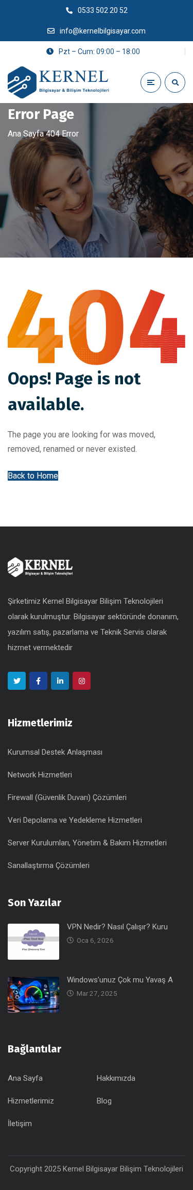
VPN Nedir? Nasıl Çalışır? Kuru (117, 926)
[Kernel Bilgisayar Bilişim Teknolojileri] (59, 82)
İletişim (20, 1123)
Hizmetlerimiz (31, 1101)
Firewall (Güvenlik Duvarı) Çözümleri (67, 797)
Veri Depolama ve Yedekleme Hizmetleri (75, 820)
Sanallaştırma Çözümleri (49, 865)
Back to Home (33, 476)
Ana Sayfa (26, 134)
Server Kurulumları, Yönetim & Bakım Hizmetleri (87, 842)
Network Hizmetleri (40, 774)
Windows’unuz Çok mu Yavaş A (120, 979)
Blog (104, 1101)
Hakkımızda (116, 1078)
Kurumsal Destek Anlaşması (55, 752)
